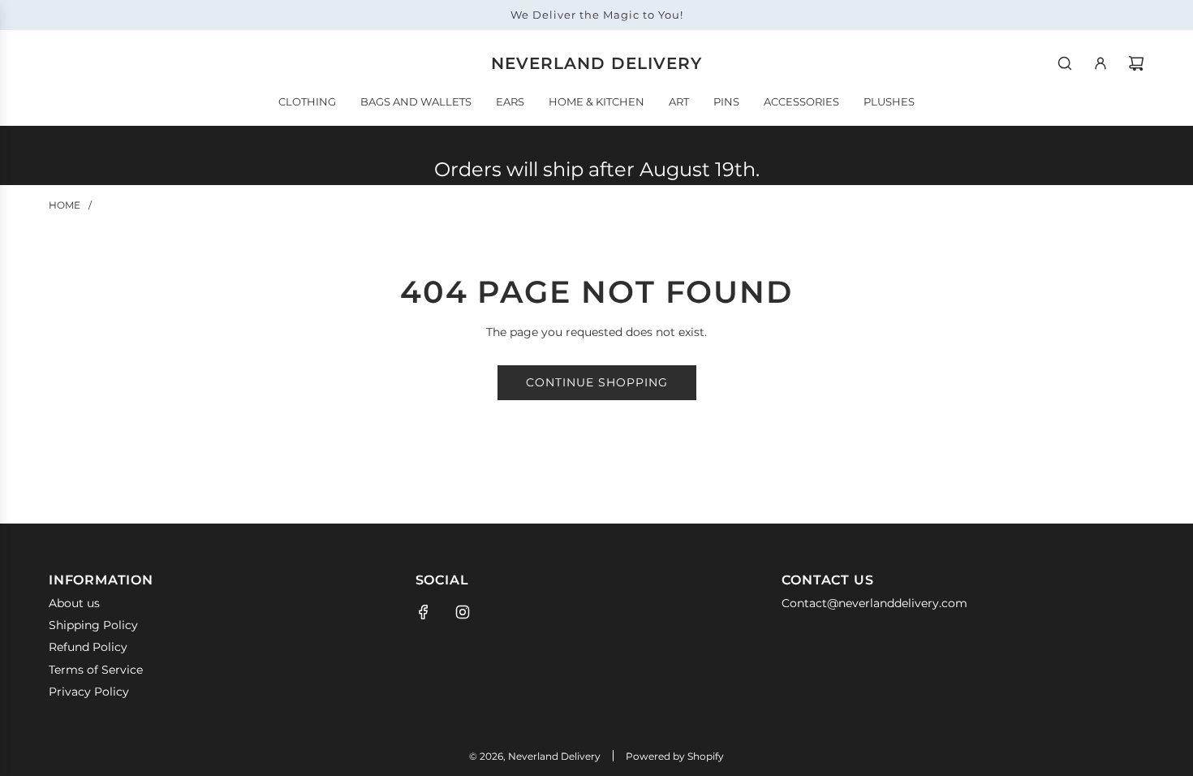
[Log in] (1100, 63)
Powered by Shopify (675, 756)
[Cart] (1136, 63)
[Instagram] (462, 612)
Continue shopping (597, 382)
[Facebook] (423, 612)
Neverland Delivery (596, 63)
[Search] (1065, 63)
